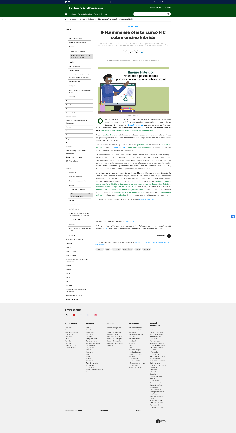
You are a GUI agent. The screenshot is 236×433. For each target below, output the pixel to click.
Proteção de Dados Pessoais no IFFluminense (156, 378)
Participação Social (156, 334)
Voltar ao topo (161, 236)
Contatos (72, 14)
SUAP (131, 345)
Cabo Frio (89, 334)
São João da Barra (92, 372)
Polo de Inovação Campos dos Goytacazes (92, 365)
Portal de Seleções (85, 14)
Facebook (81, 314)
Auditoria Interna (155, 336)
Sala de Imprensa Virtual (137, 363)
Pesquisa (68, 341)
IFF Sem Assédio (134, 361)
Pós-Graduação (112, 334)
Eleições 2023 (133, 365)
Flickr (88, 314)
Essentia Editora (70, 345)
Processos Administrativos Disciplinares (155, 372)
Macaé (88, 354)
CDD (130, 347)
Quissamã (89, 361)
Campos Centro (91, 339)
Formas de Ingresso (114, 328)
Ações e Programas (156, 332)
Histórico (68, 328)
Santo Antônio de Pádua (94, 370)
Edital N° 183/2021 (135, 125)
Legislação (153, 2)
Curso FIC (100, 249)
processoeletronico (73, 411)
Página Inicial (66, 19)
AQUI (106, 229)
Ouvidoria (132, 356)
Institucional (154, 330)
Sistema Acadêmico (135, 330)
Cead (107, 249)
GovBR (67, 2)
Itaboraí (88, 350)
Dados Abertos (155, 363)
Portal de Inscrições (135, 354)
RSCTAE (138, 411)
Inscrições (147, 249)
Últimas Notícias (70, 347)
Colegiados (69, 334)
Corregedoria (133, 359)
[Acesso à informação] (161, 421)
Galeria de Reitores (71, 332)
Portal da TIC (133, 341)
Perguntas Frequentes (157, 361)
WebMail (132, 343)
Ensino (138, 249)
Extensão (68, 343)
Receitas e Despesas (157, 343)
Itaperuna (89, 352)
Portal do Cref (119, 148)
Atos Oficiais (154, 394)
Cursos (110, 323)
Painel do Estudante (135, 328)
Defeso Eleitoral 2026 (136, 367)
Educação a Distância (114, 336)
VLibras (169, 7)
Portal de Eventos (100, 14)
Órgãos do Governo (165, 2)
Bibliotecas (132, 332)
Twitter (66, 314)
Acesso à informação (130, 2)
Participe (142, 2)
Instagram (95, 314)
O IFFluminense (71, 323)
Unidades (73, 19)
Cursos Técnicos (113, 330)
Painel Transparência (157, 383)
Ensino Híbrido (127, 249)
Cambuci (89, 336)
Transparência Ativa (156, 403)
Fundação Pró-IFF (156, 400)
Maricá (88, 359)
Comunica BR (116, 2)
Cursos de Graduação (114, 332)
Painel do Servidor (135, 339)
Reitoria (82, 19)
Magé (88, 356)
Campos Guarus (91, 341)
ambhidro (104, 411)
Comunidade (134, 323)
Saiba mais (130, 221)
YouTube (73, 314)
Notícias (91, 19)
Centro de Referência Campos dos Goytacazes (93, 345)
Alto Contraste (156, 7)
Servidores (116, 249)
